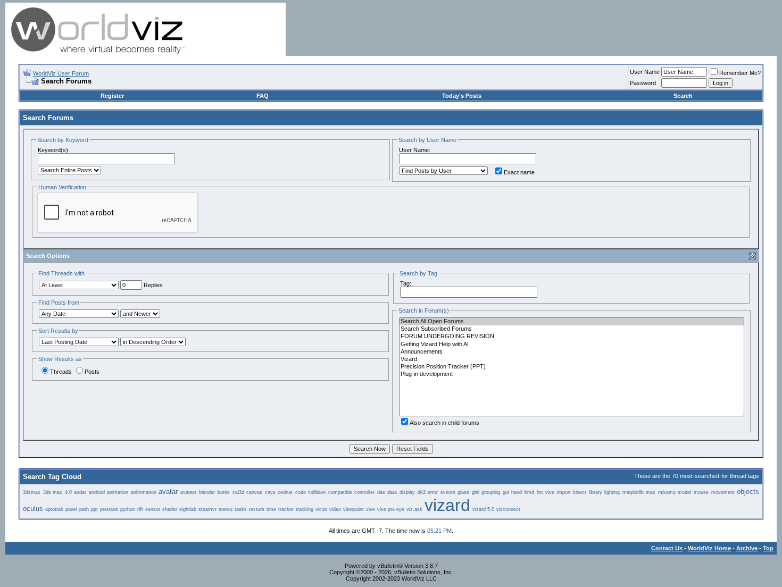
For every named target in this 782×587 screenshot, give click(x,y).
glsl (475, 492)
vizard (447, 505)
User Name (645, 72)
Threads (61, 371)
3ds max (53, 492)
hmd (529, 492)
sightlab (187, 509)
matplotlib (633, 492)
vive (370, 509)
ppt (94, 509)
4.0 (68, 492)
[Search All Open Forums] (572, 321)
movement (723, 492)
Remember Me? (740, 73)
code (300, 492)
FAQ (262, 96)
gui (506, 492)
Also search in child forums (444, 423)
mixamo (667, 492)
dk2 (422, 492)
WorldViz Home (709, 548)
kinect (579, 492)
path (84, 509)
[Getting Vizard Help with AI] (572, 344)
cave (270, 492)
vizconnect (508, 509)
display (407, 492)
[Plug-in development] (572, 374)
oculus (33, 509)
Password (643, 83)
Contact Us (667, 548)
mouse (701, 492)
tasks (241, 509)
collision (317, 492)
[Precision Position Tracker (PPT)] (572, 367)
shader (169, 509)
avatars (188, 492)
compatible (340, 492)
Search (683, 96)
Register (112, 96)
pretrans (109, 509)
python (127, 509)
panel (71, 509)
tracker (286, 509)
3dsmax (31, 492)
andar (80, 492)
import (564, 492)
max (650, 492)
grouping (490, 492)
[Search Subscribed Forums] (572, 329)
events (447, 492)
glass (463, 492)
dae (381, 492)
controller (364, 492)
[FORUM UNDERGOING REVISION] (572, 336)
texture (256, 509)
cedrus (285, 492)
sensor (152, 509)
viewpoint (353, 509)
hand (516, 492)
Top (768, 548)
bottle (224, 492)
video (335, 509)
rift (140, 509)
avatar (168, 492)
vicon (321, 509)
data (392, 492)
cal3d (238, 492)
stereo (225, 509)
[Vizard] (572, 359)
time (271, 509)
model (684, 492)
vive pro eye (390, 509)
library (595, 492)
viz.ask (414, 509)
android (97, 492)
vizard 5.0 (483, 509)
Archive (747, 548)
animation (117, 492)
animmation (143, 492)
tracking (304, 509)
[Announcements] (572, 352)
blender (207, 492)
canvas (254, 492)
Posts (92, 371)
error (433, 492)
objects (748, 492)
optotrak (54, 509)
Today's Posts (461, 96)
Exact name (519, 172)
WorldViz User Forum (61, 73)
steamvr (207, 509)
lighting (612, 492)
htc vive (546, 492)
